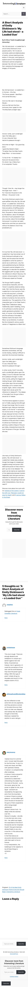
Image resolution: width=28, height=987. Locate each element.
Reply (6, 618)
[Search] (24, 14)
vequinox (10, 604)
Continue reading (14, 976)
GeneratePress (14, 954)
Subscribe (16, 530)
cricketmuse (11, 647)
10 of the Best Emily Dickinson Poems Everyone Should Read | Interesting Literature (13, 890)
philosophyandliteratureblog (16, 694)
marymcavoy (11, 752)
